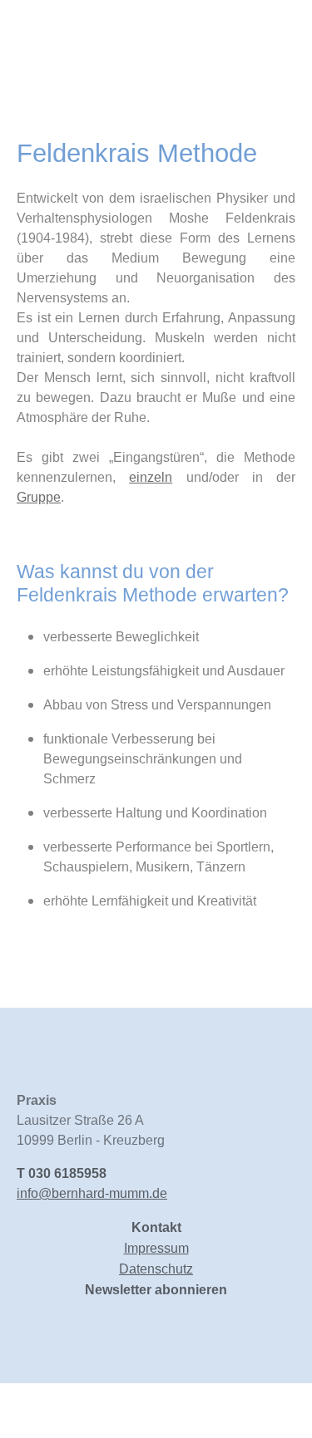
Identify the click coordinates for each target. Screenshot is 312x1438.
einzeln (150, 477)
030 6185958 (67, 1173)
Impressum (156, 1248)
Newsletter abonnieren (156, 1290)
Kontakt (156, 1227)
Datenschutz (156, 1269)
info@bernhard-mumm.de (92, 1193)
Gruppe (39, 497)
